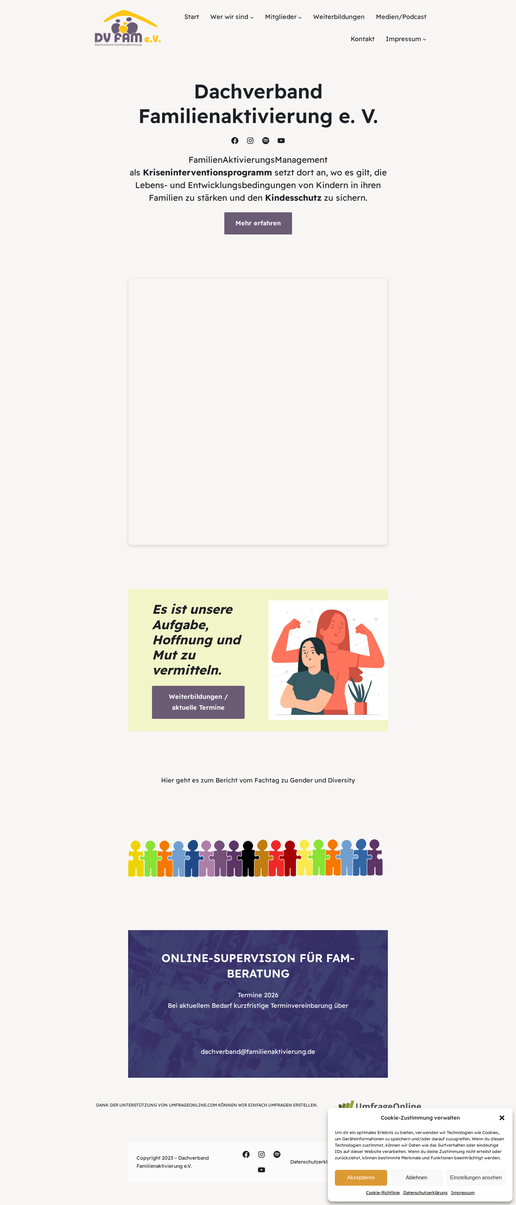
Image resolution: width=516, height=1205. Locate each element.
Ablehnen (416, 1177)
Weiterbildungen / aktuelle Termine (198, 701)
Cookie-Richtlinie (383, 1192)
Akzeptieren (361, 1177)
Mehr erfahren (258, 223)
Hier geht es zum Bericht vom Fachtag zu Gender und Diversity (258, 780)
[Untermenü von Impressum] (424, 39)
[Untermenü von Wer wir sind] (252, 17)
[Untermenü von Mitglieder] (300, 17)
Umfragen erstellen (292, 1105)
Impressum (463, 1192)
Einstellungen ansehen (476, 1177)
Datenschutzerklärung (425, 1192)
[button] (501, 1117)
